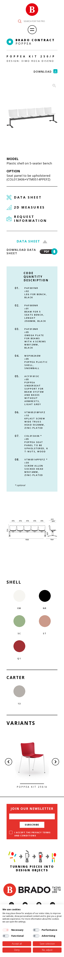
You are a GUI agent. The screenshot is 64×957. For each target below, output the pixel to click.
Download (43, 71)
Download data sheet (21, 251)
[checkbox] (5, 930)
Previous (8, 761)
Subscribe (32, 824)
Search (19, 21)
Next (55, 761)
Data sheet (28, 241)
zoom (54, 85)
